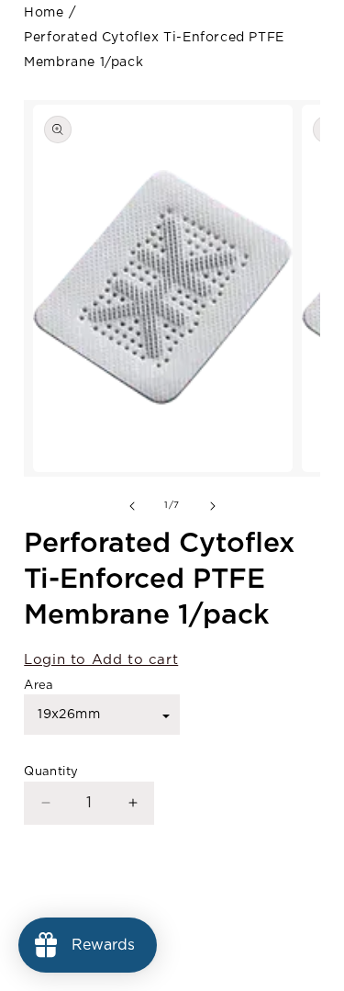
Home (43, 12)
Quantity (51, 772)
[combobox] (102, 714)
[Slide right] (213, 506)
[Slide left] (132, 506)
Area (39, 686)
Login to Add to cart (101, 660)
